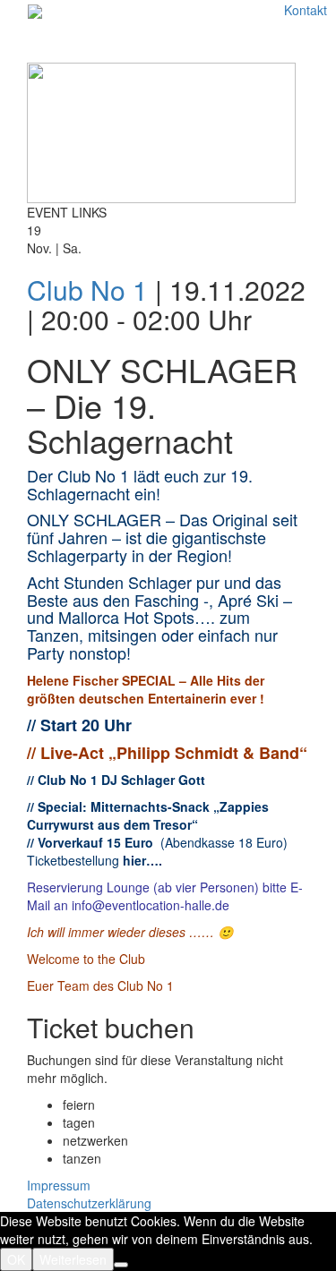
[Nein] (121, 1264)
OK (16, 1259)
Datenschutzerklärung (89, 1203)
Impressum (58, 1185)
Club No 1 (87, 289)
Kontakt (305, 10)
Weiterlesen (73, 1259)
